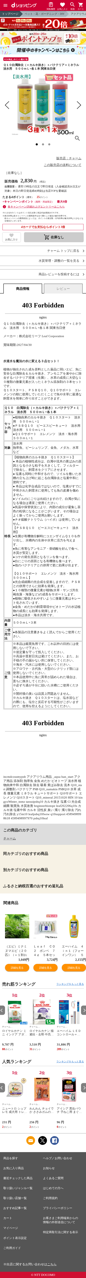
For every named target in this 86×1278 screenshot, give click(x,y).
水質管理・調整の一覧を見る (59, 260)
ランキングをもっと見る (70, 984)
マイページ (10, 1228)
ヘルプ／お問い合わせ (57, 1158)
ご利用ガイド (12, 1248)
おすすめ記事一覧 (15, 1208)
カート (7, 1218)
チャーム (9, 838)
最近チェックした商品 (18, 1178)
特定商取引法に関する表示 (60, 1232)
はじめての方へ (53, 1188)
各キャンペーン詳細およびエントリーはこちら (36, 206)
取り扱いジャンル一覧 (18, 1188)
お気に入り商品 (13, 1168)
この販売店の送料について (62, 165)
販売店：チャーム (68, 158)
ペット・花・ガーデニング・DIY (44, 13)
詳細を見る (17, 967)
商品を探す (10, 1158)
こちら (52, 1264)
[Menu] (5, 5)
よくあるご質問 (53, 1178)
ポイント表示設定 (15, 1238)
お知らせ (49, 1168)
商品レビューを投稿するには (59, 274)
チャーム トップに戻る (63, 250)
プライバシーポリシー (57, 1208)
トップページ (10, 13)
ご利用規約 (50, 1198)
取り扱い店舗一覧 (15, 1198)
